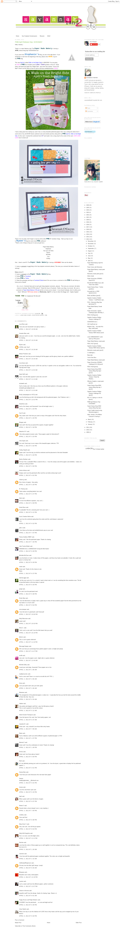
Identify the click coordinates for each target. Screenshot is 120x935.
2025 (87, 207)
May (89, 258)
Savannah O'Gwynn (92, 77)
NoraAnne (22, 404)
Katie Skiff (22, 374)
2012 (87, 239)
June (89, 255)
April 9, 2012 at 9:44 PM (28, 916)
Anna (20, 683)
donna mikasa (23, 470)
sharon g (21, 479)
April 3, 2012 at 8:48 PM (28, 820)
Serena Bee (22, 772)
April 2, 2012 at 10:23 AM (28, 340)
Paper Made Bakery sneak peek (96, 341)
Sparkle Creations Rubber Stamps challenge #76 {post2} (94, 393)
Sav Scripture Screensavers (29, 36)
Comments (90, 111)
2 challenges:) (91, 352)
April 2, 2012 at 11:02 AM (28, 370)
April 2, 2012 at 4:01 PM (28, 475)
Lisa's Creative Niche (25, 516)
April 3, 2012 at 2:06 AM (28, 679)
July (89, 253)
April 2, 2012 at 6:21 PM (28, 512)
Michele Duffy (23, 664)
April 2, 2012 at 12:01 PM (28, 399)
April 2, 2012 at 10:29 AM (28, 349)
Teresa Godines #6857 (25, 537)
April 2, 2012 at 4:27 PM (28, 494)
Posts (88, 108)
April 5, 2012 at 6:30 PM (28, 905)
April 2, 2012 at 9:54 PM (28, 605)
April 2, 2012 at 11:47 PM (28, 651)
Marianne (21, 692)
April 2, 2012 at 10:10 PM (28, 633)
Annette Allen (22, 333)
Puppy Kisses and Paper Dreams (28, 900)
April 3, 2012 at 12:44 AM (28, 660)
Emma (21, 751)
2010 (87, 430)
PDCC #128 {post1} (92, 315)
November (91, 243)
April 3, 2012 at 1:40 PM (28, 747)
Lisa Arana (22, 363)
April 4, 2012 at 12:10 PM (28, 877)
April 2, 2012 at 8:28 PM (28, 551)
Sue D (21, 413)
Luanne (21, 881)
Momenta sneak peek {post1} (95, 273)
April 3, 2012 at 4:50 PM (28, 756)
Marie (20, 733)
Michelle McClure (24, 555)
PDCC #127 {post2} (92, 343)
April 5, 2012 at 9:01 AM (28, 895)
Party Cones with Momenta (94, 267)
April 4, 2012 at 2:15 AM (28, 858)
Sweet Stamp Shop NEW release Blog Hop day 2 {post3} (94, 387)
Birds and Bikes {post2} (93, 295)
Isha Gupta (22, 440)
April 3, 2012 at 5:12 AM (28, 710)
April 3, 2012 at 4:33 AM (28, 699)
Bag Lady (90, 355)
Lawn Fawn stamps (25, 315)
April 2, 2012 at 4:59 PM (28, 503)
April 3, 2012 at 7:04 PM (28, 810)
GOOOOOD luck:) (92, 321)
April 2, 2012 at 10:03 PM (28, 623)
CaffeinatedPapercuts (25, 863)
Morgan (21, 422)
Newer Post (18, 922)
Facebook (28, 276)
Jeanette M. (22, 724)
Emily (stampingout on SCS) (27, 394)
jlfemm (21, 637)
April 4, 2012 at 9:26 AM (28, 868)
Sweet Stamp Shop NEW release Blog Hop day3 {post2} (94, 370)
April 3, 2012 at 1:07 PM (28, 738)
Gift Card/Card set (92, 324)
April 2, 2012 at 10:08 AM (28, 329)
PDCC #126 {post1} (92, 366)
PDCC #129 (90, 276)
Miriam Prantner (23, 353)
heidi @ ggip (22, 577)
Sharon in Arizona (24, 890)
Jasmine (21, 853)
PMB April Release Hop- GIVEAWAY (28, 42)
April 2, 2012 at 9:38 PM (28, 594)
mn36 (20, 655)
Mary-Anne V (22, 824)
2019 (87, 222)
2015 (87, 232)
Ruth (20, 761)
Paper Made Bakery (48, 246)
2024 (87, 210)
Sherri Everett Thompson (26, 714)
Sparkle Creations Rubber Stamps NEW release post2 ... (95, 332)
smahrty (21, 815)
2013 (87, 236)
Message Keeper (23, 646)
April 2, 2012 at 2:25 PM (28, 418)
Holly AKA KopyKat (24, 833)
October (90, 246)
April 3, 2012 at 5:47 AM (28, 719)
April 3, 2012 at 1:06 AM (28, 669)
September (91, 248)
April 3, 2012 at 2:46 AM (28, 688)
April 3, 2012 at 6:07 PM (28, 801)
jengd (20, 589)
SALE (48, 36)
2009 (87, 432)
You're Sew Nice (91, 357)
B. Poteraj (22, 489)
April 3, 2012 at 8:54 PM (28, 829)
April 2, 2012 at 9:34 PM (28, 584)
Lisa (48, 256)
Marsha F (21, 742)
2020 (87, 219)
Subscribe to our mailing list (95, 51)
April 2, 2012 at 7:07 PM (28, 532)
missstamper (22, 609)
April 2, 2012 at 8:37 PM (28, 573)
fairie (20, 498)
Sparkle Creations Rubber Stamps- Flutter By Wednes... (94, 376)
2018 (87, 224)
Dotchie (21, 842)
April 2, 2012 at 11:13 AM (28, 379)
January (90, 424)
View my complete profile (92, 92)
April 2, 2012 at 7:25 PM (28, 542)
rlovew (21, 787)
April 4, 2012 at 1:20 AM (28, 849)
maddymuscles (23, 674)
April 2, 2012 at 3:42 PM (28, 445)
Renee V (21, 805)
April (20, 796)
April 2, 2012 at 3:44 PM (28, 455)
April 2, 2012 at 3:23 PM (28, 436)
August (90, 251)
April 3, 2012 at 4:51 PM (28, 768)
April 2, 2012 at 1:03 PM (28, 409)
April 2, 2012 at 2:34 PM (28, 427)
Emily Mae (22, 598)
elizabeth (21, 383)
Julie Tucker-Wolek (24, 546)
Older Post (79, 922)
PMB (46, 315)
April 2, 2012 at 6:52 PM (28, 523)
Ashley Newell (23, 450)
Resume (42, 36)
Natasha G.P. (22, 431)
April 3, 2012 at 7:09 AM (28, 729)
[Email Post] (41, 313)
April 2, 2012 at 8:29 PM (28, 562)
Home (17, 36)
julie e (20, 527)
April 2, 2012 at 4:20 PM (28, 484)
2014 (87, 234)
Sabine (21, 703)
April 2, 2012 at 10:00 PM (28, 614)
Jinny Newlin (22, 909)
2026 (87, 205)
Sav (44, 250)
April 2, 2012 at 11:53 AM (28, 390)
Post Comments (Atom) (29, 926)
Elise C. (21, 627)
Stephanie (48, 248)
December (91, 241)
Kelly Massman (23, 618)
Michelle (48, 254)
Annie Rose (22, 507)
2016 (87, 229)
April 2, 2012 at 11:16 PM (28, 642)
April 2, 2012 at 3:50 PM (28, 466)
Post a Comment (19, 920)
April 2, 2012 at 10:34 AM (28, 359)
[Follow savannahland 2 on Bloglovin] (92, 122)
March (90, 419)
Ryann (48, 252)
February (90, 422)
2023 (87, 212)
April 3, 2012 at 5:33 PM (28, 792)
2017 (87, 227)
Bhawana (21, 872)
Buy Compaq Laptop (98, 449)
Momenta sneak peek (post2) (95, 350)
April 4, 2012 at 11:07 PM (28, 886)
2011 (87, 427)
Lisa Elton (22, 324)
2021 (87, 217)
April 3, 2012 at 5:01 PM (28, 783)
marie (20, 566)
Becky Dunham (23, 459)
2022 (87, 215)
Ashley (48, 258)
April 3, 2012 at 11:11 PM (28, 838)
